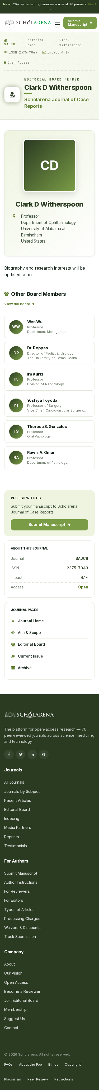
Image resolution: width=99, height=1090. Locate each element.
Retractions (63, 1079)
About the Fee (30, 1064)
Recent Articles (17, 800)
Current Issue (30, 656)
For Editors (20, 130)
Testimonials (15, 845)
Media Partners (17, 827)
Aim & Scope (29, 632)
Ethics (53, 1064)
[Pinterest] (44, 754)
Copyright (73, 1064)
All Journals (20, 82)
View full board (17, 304)
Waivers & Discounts (22, 927)
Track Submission (20, 936)
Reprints (11, 836)
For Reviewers (23, 141)
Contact (11, 1027)
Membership (15, 1009)
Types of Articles (19, 909)
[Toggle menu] (57, 23)
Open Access (16, 982)
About (9, 964)
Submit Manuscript (77, 22)
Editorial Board (35, 42)
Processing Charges (28, 151)
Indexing (11, 818)
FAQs (8, 1064)
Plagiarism (12, 1079)
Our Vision (13, 973)
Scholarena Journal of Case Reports (56, 102)
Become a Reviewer (22, 991)
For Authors (20, 120)
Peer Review (37, 1079)
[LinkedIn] (32, 754)
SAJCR (9, 44)
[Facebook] (9, 754)
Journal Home (31, 621)
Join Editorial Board (21, 1000)
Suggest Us (14, 1018)
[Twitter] (20, 754)
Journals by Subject (27, 93)
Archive (25, 667)
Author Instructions (20, 882)
